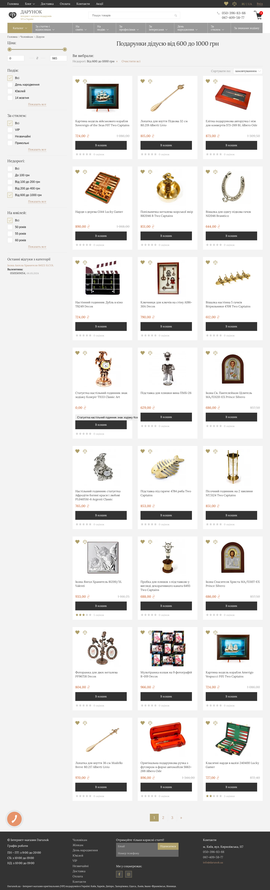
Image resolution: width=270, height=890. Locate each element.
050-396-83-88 (234, 13)
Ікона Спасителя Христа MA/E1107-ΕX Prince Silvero (233, 584)
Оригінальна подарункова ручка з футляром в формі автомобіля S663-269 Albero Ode (166, 767)
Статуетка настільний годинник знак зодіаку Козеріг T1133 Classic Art (101, 395)
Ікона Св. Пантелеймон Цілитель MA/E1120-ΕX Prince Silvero (229, 395)
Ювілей (20, 91)
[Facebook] (119, 874)
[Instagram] (128, 874)
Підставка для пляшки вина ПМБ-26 (166, 393)
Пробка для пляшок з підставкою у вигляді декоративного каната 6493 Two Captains (165, 586)
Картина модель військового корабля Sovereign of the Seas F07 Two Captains (102, 123)
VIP (17, 129)
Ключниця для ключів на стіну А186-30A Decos (166, 304)
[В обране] (77, 82)
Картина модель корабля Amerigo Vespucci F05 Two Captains (229, 674)
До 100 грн (22, 175)
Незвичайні (23, 136)
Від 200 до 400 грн (27, 188)
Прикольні (22, 143)
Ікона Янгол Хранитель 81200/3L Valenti (98, 584)
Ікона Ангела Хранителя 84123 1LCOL (30, 265)
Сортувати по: (221, 71)
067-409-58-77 (233, 17)
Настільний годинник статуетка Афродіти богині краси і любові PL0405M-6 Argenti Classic (97, 495)
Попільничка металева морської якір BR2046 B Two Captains (167, 214)
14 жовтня (22, 97)
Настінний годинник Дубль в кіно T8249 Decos (99, 304)
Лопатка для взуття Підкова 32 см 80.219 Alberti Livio (164, 123)
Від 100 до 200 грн (27, 181)
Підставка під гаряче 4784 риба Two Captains (166, 493)
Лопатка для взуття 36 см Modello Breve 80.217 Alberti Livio (99, 765)
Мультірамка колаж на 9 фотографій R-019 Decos (166, 674)
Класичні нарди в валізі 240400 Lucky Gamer (232, 765)
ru (243, 4)
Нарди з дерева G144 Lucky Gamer (99, 211)
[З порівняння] (85, 82)
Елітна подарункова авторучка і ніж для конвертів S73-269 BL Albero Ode (231, 123)
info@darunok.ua (213, 862)
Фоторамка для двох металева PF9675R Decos (96, 674)
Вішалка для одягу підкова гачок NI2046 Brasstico (228, 214)
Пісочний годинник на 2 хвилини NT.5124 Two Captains (229, 493)
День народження (27, 84)
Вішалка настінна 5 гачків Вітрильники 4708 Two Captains (228, 304)
